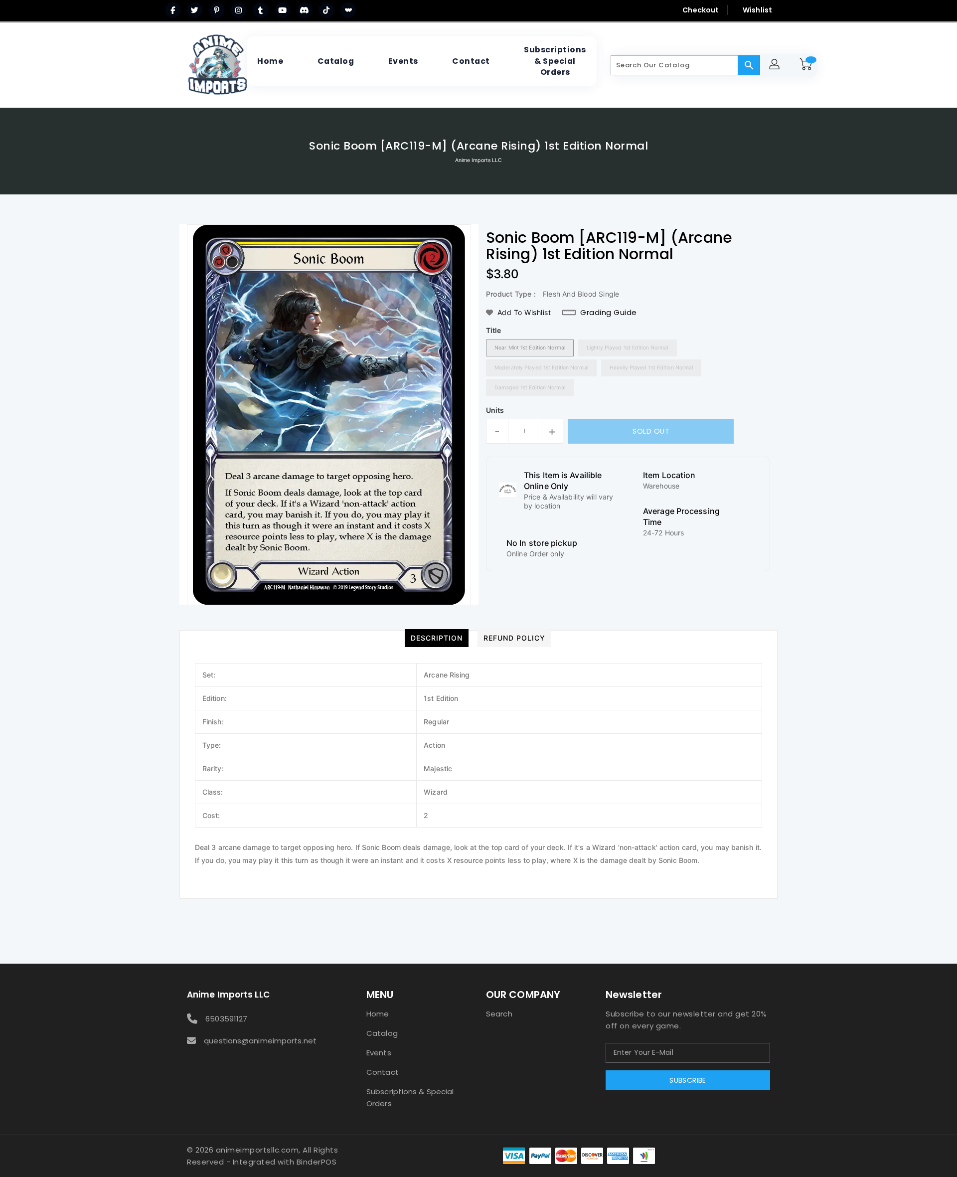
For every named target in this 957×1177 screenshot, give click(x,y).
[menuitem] (270, 61)
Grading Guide (608, 313)
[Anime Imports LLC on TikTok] (326, 9)
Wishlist (757, 10)
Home (377, 1014)
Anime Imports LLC (478, 160)
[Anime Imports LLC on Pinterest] (216, 9)
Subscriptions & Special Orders (410, 1097)
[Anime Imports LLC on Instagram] (238, 9)
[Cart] (807, 65)
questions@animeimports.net (260, 1040)
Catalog (382, 1033)
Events (378, 1052)
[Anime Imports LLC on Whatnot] (348, 9)
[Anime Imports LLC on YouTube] (282, 9)
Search (499, 1014)
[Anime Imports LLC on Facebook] (172, 9)
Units (495, 410)
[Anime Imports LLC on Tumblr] (260, 9)
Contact (382, 1072)
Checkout (700, 10)
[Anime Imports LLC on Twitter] (194, 9)
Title (493, 330)
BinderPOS (317, 1162)
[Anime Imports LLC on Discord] (304, 9)
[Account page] (776, 65)
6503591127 (226, 1018)
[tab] (437, 638)
